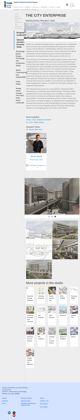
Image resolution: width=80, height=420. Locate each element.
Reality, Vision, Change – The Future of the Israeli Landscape (19, 96)
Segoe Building (6, 389)
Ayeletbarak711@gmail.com (37, 165)
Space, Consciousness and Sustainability (19, 73)
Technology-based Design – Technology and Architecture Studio (19, 58)
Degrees (28, 7)
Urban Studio (18, 83)
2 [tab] (52, 217)
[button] (67, 4)
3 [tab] (55, 217)
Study (4, 403)
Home (16, 7)
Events (52, 7)
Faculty (20, 7)
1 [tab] (49, 217)
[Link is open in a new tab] (8, 4)
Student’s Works (31, 9)
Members (44, 7)
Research (36, 7)
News (58, 7)
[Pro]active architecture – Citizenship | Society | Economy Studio (19, 40)
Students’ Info (18, 9)
